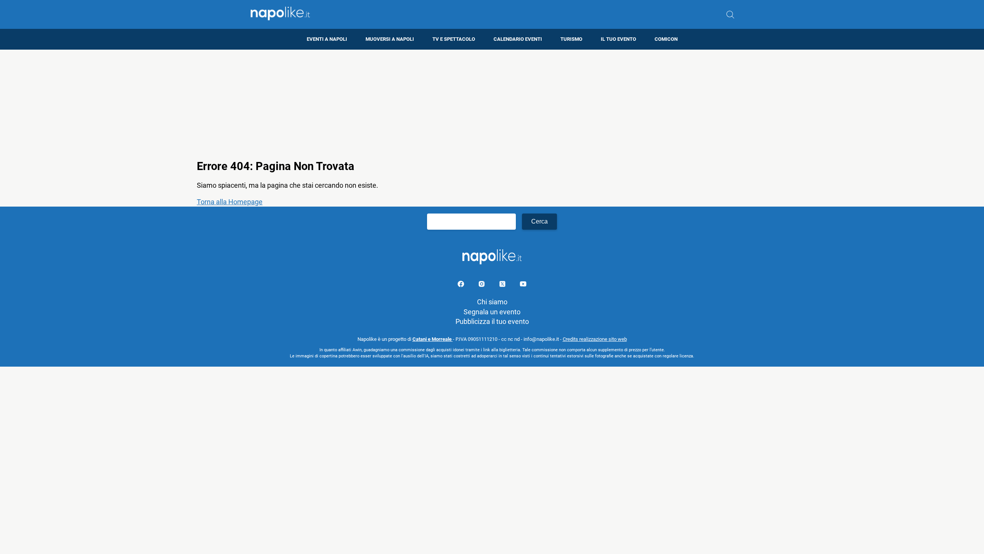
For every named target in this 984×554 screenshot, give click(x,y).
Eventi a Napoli (327, 39)
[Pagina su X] (503, 285)
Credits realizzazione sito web (595, 339)
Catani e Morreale (432, 339)
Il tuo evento (618, 39)
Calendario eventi (518, 39)
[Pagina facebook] (461, 285)
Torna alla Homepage (230, 202)
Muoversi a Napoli (390, 39)
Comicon (666, 39)
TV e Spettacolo (453, 39)
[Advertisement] (492, 103)
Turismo (571, 39)
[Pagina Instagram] (482, 285)
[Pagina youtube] (523, 285)
